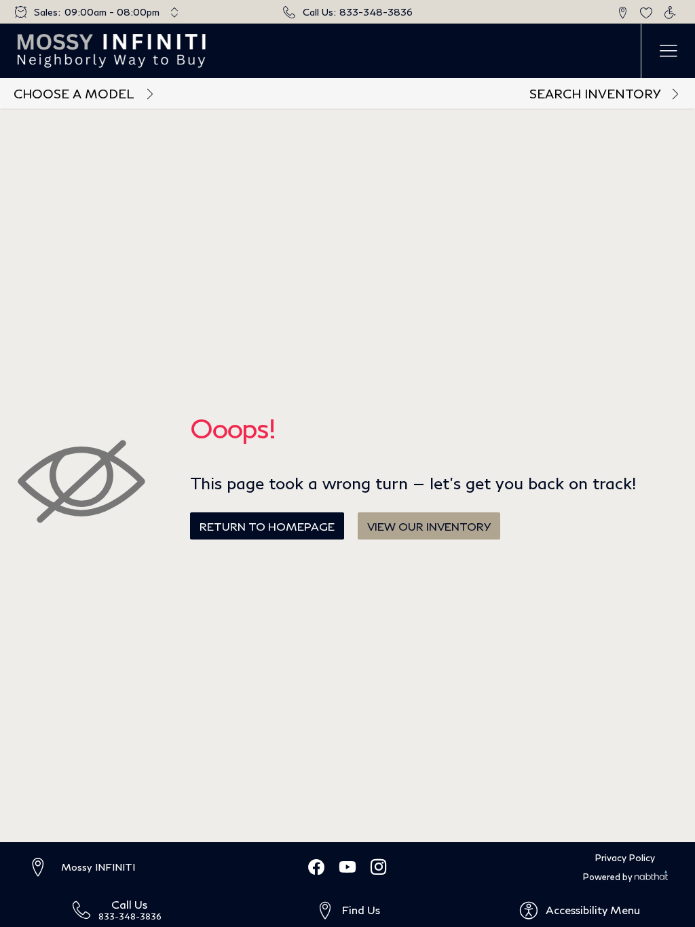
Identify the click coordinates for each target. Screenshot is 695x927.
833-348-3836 (376, 12)
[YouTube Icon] (347, 867)
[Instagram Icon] (379, 867)
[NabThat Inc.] (651, 876)
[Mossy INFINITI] (112, 51)
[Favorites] (646, 12)
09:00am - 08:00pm (111, 12)
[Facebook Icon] (316, 867)
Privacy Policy (625, 857)
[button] (622, 12)
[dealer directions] (44, 867)
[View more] (174, 12)
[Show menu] (668, 51)
